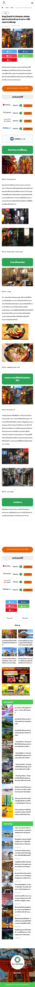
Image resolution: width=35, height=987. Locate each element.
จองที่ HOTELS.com (27, 105)
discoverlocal (11, 410)
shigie (12, 492)
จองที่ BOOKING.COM (28, 128)
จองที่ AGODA (28, 120)
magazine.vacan (11, 367)
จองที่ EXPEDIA (28, 113)
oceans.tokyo (19, 252)
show (22, 139)
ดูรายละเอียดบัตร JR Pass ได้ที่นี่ (17, 88)
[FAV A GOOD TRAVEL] (9, 3)
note (18, 367)
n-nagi (9, 292)
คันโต (5, 13)
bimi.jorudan (10, 252)
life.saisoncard (11, 179)
